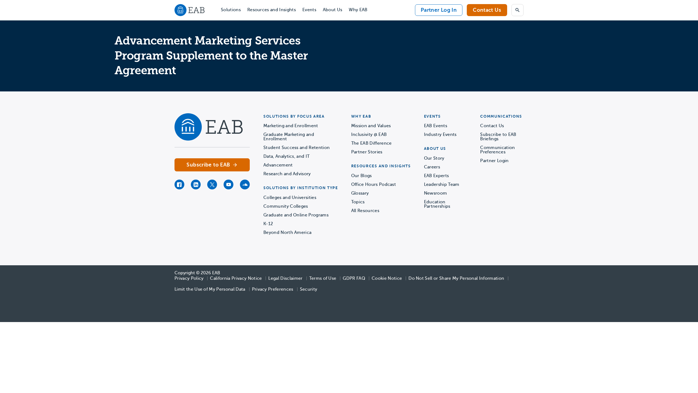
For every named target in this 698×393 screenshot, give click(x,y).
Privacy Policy (188, 278)
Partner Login (494, 160)
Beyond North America (287, 232)
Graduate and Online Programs (296, 215)
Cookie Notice (387, 278)
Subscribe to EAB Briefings (498, 136)
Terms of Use (322, 278)
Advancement (278, 165)
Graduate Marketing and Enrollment (288, 136)
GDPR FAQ (354, 278)
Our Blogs (361, 175)
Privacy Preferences (272, 289)
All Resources (365, 210)
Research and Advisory (287, 173)
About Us (332, 9)
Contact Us (487, 10)
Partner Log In (439, 10)
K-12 (268, 223)
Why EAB (358, 9)
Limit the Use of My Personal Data (209, 289)
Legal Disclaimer (285, 278)
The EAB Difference (371, 143)
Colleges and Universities (289, 197)
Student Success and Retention (296, 147)
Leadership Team (441, 184)
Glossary (360, 193)
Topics (358, 202)
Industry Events (440, 134)
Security (308, 289)
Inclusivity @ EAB (369, 134)
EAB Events (435, 125)
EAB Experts (436, 175)
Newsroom (435, 193)
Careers (432, 167)
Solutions (231, 9)
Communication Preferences (497, 149)
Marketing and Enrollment (290, 125)
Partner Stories (367, 152)
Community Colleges (285, 206)
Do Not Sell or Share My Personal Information (456, 278)
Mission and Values (371, 125)
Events (309, 9)
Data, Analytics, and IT (286, 156)
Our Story (434, 158)
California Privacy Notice (236, 278)
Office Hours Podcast (373, 184)
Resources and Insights (271, 9)
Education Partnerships (437, 204)
